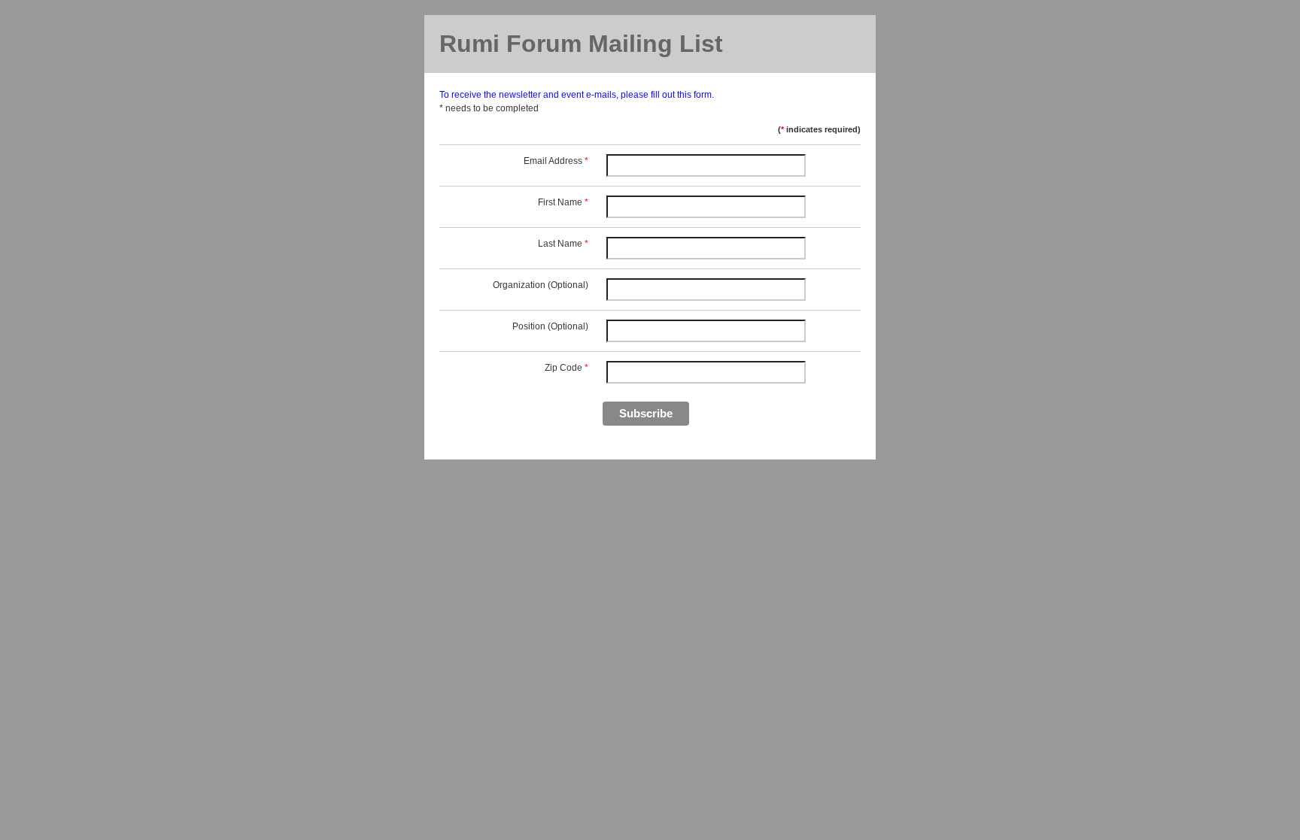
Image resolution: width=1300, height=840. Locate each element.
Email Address (556, 161)
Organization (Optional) (540, 285)
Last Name (563, 243)
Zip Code (566, 367)
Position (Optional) (550, 326)
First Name (563, 202)
